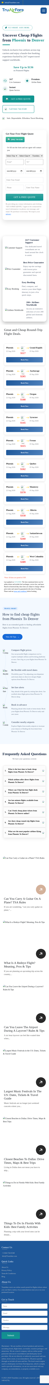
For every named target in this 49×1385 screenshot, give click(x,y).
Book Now (24, 360)
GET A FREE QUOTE (21, 99)
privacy (8, 214)
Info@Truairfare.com (12, 2)
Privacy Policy (7, 1270)
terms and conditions (20, 591)
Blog (3, 1277)
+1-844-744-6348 (8, 1253)
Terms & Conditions (9, 1273)
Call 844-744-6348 (18, 109)
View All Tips (12, 637)
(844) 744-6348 (17, 140)
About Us (5, 1267)
